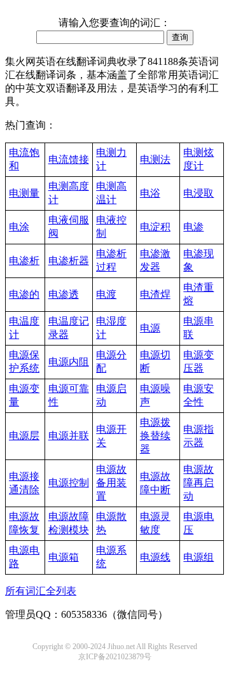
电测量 (24, 193)
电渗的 (24, 294)
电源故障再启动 (198, 482)
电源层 (24, 435)
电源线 (155, 557)
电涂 (19, 226)
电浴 (150, 193)
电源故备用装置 (111, 482)
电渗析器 (68, 260)
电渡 (106, 294)
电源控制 (68, 482)
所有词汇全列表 (40, 590)
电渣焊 (155, 294)
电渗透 (63, 294)
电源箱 (63, 557)
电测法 (155, 159)
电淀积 (155, 226)
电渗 (193, 226)
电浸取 (198, 193)
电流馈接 (68, 159)
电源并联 (68, 435)
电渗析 (24, 260)
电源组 (198, 557)
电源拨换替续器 (155, 435)
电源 (150, 328)
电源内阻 (68, 361)
